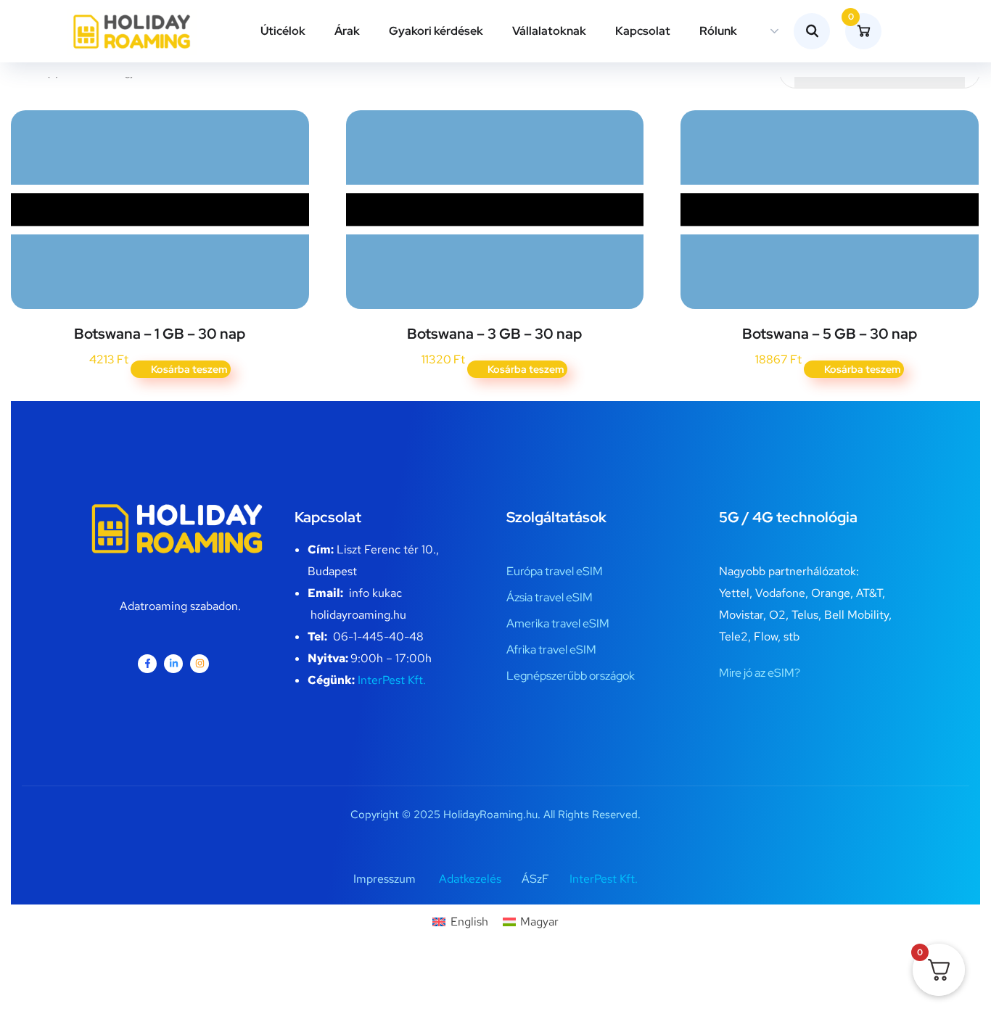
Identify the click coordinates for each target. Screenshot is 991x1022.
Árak (347, 30)
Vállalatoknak (549, 30)
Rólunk (718, 30)
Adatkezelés (470, 878)
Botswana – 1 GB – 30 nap (159, 333)
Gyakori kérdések (436, 30)
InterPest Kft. (392, 680)
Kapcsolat (642, 30)
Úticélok (282, 30)
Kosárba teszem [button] (189, 369)
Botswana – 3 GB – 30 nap (494, 333)
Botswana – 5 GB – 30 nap (829, 333)
